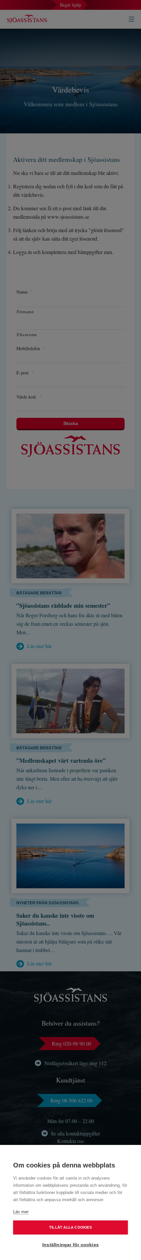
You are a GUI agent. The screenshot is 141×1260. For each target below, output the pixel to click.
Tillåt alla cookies (70, 1227)
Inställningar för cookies (70, 1244)
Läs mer (21, 1211)
